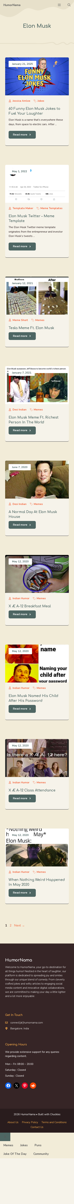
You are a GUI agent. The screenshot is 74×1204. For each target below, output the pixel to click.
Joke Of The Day (15, 1154)
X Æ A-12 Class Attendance (32, 790)
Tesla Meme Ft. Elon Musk (31, 328)
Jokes (41, 101)
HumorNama (11, 5)
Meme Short (20, 320)
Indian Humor (21, 598)
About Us (12, 1122)
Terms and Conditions (54, 1122)
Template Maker (23, 208)
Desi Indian (20, 409)
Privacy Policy (30, 1122)
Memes (39, 320)
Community (41, 1154)
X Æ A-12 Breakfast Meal (30, 606)
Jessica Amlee (21, 101)
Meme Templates (51, 208)
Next (19, 925)
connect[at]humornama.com (26, 1022)
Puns (38, 1145)
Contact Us (37, 1127)
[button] (69, 5)
